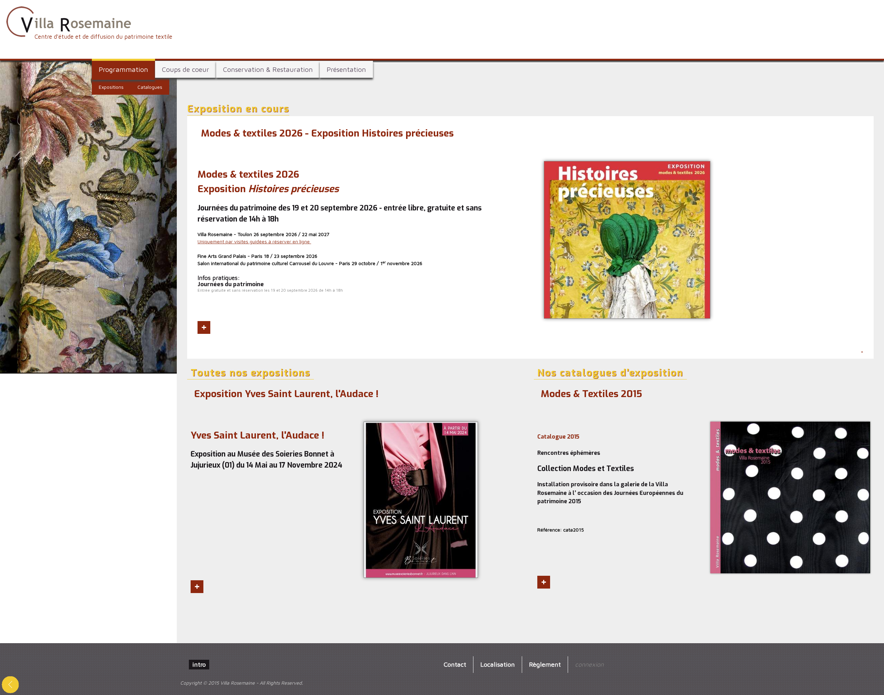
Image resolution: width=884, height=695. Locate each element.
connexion (589, 664)
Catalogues (149, 87)
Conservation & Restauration (268, 69)
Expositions (111, 87)
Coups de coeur (185, 69)
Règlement (545, 664)
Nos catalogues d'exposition (610, 372)
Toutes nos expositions (250, 372)
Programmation (123, 69)
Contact (455, 664)
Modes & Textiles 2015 (591, 393)
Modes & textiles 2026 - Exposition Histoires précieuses (327, 133)
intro (199, 664)
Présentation (346, 69)
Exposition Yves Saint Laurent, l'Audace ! (286, 393)
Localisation (497, 664)
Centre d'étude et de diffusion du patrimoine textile (103, 36)
